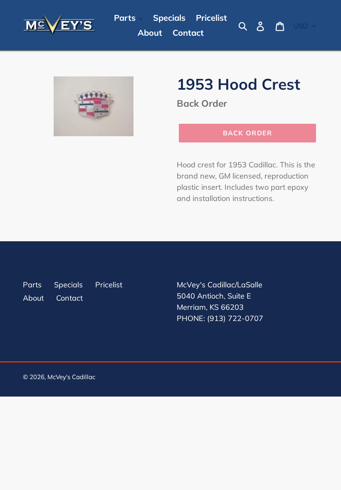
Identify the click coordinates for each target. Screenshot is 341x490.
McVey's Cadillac (71, 377)
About (33, 298)
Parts (32, 284)
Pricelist (108, 284)
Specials (68, 284)
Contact (69, 298)
